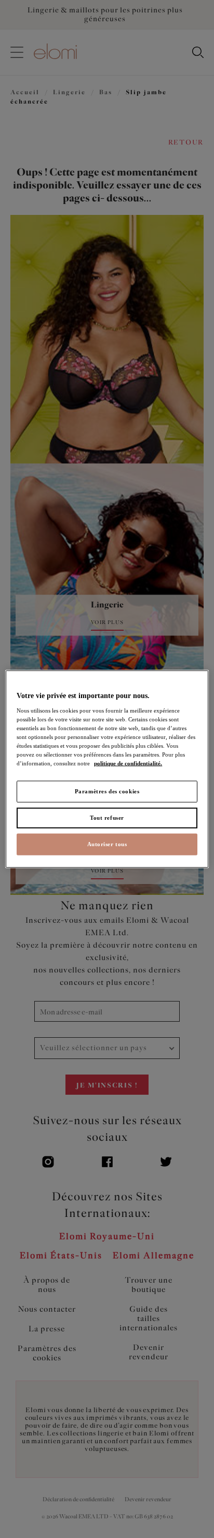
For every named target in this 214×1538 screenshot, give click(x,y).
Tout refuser (107, 818)
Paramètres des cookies (107, 791)
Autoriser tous (107, 843)
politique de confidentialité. (128, 763)
